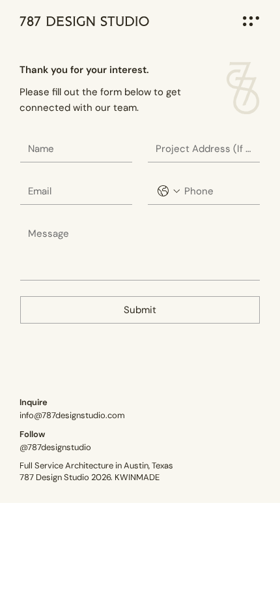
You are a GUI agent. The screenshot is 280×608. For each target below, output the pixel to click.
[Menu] (250, 21)
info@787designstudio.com (72, 415)
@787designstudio (55, 447)
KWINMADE (137, 477)
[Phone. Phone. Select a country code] (169, 191)
